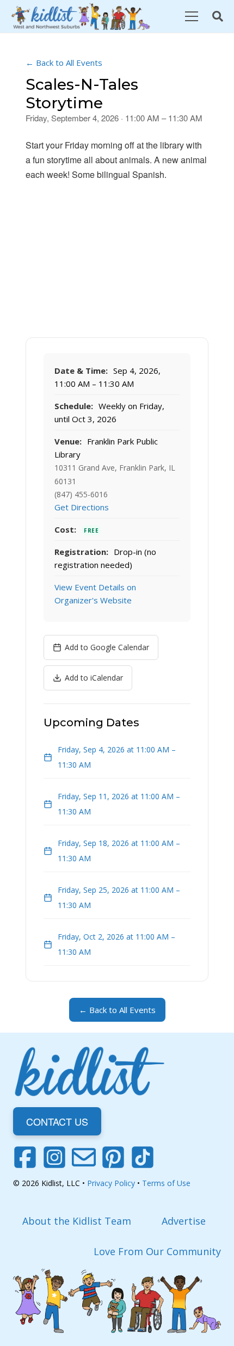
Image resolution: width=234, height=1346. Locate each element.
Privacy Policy (111, 1183)
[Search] (218, 16)
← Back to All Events (64, 62)
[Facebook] (25, 1157)
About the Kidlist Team (76, 1220)
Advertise (184, 1220)
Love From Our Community (157, 1251)
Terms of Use (166, 1183)
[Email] (84, 1157)
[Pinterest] (113, 1157)
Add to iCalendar (94, 677)
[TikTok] (143, 1157)
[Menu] (191, 16)
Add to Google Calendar (107, 647)
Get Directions (81, 507)
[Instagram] (54, 1157)
